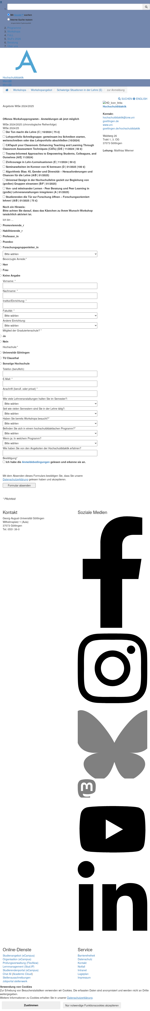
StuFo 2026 (14, 39)
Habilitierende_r (12, 230)
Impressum (84, 977)
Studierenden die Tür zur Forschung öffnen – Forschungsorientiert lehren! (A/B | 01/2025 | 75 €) (46, 198)
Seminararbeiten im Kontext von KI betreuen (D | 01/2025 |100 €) (45, 166)
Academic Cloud (22, 974)
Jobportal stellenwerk (15, 981)
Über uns (12, 46)
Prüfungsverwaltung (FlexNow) (20, 963)
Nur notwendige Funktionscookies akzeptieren (92, 1005)
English (141, 98)
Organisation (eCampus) (17, 959)
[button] (7, 81)
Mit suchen (21, 15)
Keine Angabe (11, 275)
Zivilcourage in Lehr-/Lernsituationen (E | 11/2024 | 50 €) (40, 162)
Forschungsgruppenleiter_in (21, 247)
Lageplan (83, 974)
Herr (5, 264)
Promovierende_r (13, 225)
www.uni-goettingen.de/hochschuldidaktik (121, 126)
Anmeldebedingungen (36, 462)
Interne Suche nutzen (21, 19)
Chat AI (7, 974)
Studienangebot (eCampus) (19, 955)
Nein (5, 341)
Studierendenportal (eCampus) (21, 970)
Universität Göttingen (16, 352)
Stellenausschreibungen (17, 977)
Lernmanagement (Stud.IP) (18, 966)
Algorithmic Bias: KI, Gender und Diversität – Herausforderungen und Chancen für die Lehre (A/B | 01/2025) (48, 173)
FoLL (10, 35)
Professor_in (11, 236)
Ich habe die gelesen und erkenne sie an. (45, 462)
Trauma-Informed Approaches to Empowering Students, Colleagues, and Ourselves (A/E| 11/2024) (49, 155)
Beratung (12, 42)
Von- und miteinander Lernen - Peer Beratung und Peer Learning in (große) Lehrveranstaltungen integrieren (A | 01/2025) (46, 190)
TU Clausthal (11, 358)
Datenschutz (85, 959)
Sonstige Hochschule (16, 363)
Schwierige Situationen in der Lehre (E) (79, 90)
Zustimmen (31, 1005)
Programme (14, 28)
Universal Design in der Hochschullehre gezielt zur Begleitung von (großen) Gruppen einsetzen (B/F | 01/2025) (46, 181)
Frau (5, 270)
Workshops (13, 31)
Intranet (82, 970)
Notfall (81, 966)
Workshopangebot (41, 90)
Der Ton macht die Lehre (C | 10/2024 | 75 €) (32, 132)
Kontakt (82, 963)
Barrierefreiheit (86, 955)
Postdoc (8, 241)
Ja (4, 336)
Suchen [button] (127, 98)
